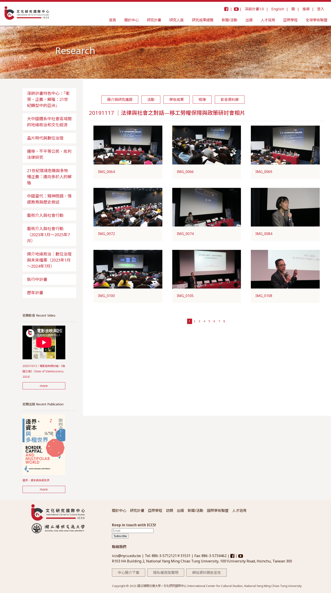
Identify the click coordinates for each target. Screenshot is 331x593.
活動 (150, 99)
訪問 (169, 510)
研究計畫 (154, 20)
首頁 (112, 20)
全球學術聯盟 (316, 20)
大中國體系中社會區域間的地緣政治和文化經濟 (49, 121)
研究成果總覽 (202, 20)
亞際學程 (290, 20)
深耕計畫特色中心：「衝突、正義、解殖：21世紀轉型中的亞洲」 (48, 99)
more (44, 386)
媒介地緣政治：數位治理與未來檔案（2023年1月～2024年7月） (49, 260)
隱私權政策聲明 (165, 572)
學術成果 (176, 99)
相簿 (202, 99)
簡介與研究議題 (119, 99)
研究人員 (176, 20)
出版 (249, 20)
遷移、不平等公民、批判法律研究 (49, 154)
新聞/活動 (229, 20)
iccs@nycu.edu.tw (127, 555)
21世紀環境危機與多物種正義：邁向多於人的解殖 (49, 176)
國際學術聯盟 (218, 510)
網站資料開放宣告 (206, 572)
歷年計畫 (35, 292)
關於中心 (131, 20)
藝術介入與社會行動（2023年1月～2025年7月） (48, 234)
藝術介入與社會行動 (45, 215)
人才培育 (268, 20)
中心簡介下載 (128, 572)
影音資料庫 (230, 99)
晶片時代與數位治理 (45, 138)
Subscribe (120, 536)
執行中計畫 (37, 279)
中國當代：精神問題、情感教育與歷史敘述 (49, 199)
